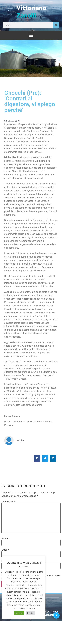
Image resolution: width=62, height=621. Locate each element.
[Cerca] (56, 25)
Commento (8, 501)
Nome (5, 538)
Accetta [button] (19, 613)
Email (5, 550)
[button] (31, 35)
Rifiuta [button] (30, 613)
